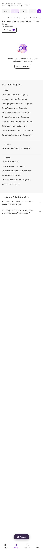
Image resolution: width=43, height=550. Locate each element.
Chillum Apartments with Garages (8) (15, 126)
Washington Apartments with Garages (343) (17, 121)
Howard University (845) (10, 162)
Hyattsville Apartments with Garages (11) (16, 112)
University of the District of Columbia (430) (16, 171)
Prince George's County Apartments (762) (16, 148)
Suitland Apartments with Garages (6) (15, 94)
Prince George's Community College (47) (16, 180)
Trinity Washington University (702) (14, 166)
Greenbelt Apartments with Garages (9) (15, 117)
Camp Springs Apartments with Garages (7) (17, 103)
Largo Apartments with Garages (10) (14, 99)
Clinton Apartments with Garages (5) (14, 108)
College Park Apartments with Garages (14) (17, 135)
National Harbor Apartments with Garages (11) (18, 130)
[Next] (39, 11)
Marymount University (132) (11, 175)
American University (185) (11, 184)
